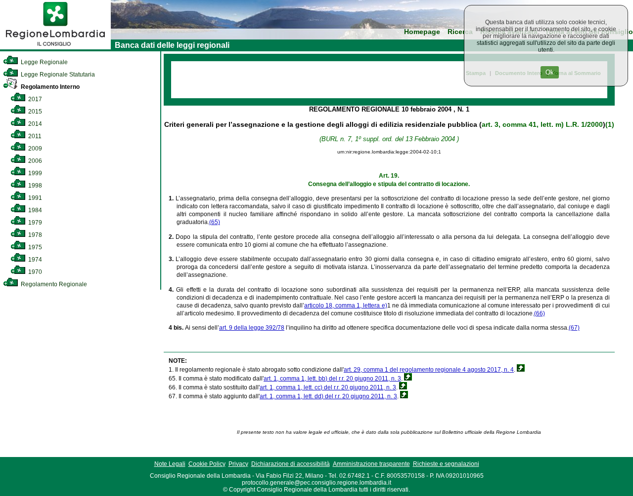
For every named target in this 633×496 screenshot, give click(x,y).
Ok (549, 72)
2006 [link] (34, 160)
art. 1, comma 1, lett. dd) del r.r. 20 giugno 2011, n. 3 (328, 396)
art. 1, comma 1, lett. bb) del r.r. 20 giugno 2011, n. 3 (332, 378)
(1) (609, 124)
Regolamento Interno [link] (49, 86)
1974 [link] (34, 259)
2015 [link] (34, 111)
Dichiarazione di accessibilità (290, 463)
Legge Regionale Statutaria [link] (57, 74)
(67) (574, 327)
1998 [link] (34, 185)
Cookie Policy (207, 463)
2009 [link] (34, 148)
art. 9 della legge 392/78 (251, 327)
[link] (55, 47)
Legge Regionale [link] (43, 62)
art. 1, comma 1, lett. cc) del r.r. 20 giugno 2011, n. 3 (328, 387)
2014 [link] (34, 123)
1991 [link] (34, 197)
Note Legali (169, 463)
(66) (539, 313)
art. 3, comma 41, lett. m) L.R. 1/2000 (542, 124)
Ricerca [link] (460, 32)
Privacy (238, 463)
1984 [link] (34, 210)
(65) (214, 222)
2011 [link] (34, 136)
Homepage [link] (422, 32)
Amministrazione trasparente (371, 463)
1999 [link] (34, 173)
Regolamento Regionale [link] (53, 284)
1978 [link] (34, 234)
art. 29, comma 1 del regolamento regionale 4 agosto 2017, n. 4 (429, 369)
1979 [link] (34, 222)
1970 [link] (34, 271)
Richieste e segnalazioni (446, 463)
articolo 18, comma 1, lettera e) (345, 305)
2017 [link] (34, 99)
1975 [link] (34, 247)
